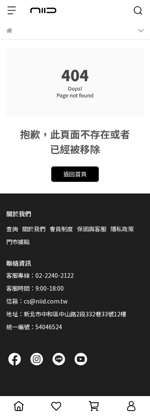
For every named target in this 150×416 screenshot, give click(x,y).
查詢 (12, 229)
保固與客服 (91, 229)
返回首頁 (75, 174)
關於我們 (33, 229)
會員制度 (61, 229)
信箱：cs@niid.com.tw (37, 301)
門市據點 (18, 241)
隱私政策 (122, 229)
